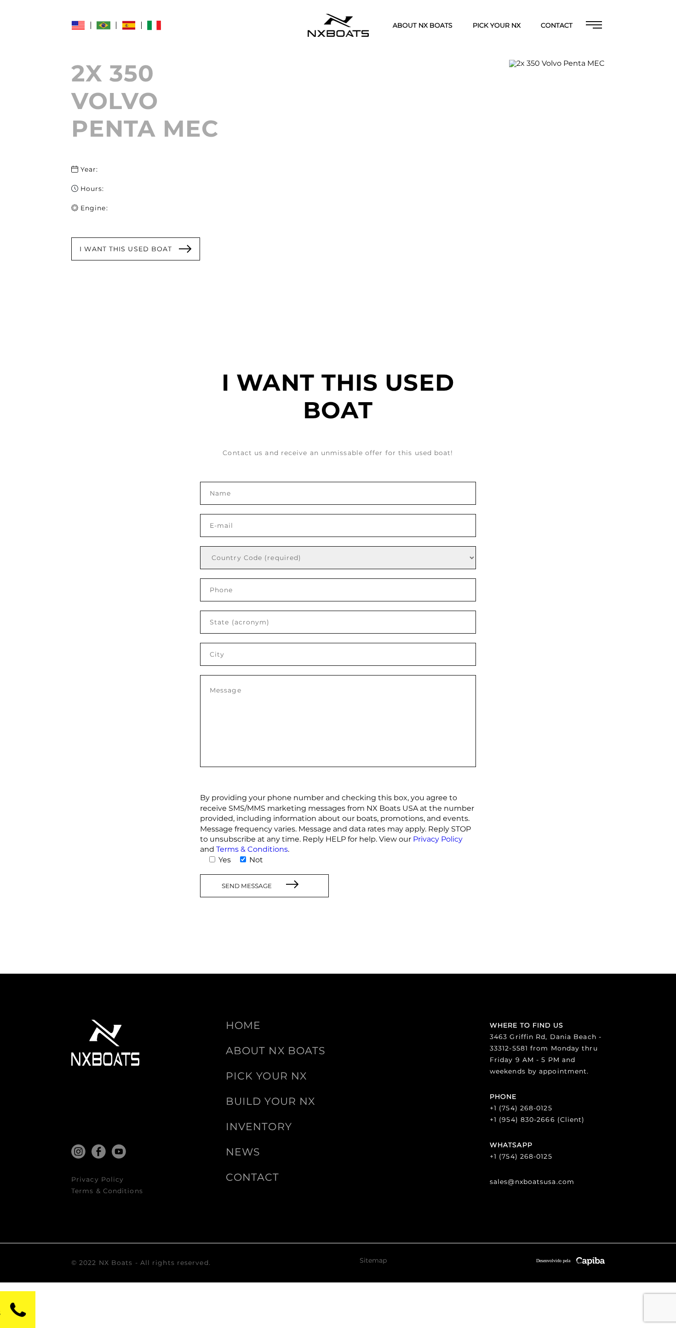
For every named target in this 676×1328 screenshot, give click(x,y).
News (243, 1152)
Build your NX (270, 1101)
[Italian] (154, 29)
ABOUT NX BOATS (423, 25)
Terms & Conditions (252, 849)
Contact (557, 25)
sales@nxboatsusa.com (532, 1182)
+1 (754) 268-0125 (521, 1108)
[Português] (103, 29)
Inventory (259, 1126)
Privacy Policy (438, 839)
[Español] (129, 29)
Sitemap (373, 1260)
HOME (243, 1025)
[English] (78, 29)
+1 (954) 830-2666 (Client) (537, 1119)
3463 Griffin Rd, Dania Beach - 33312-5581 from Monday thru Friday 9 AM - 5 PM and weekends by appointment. (546, 1054)
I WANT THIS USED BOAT (126, 249)
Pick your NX (497, 25)
